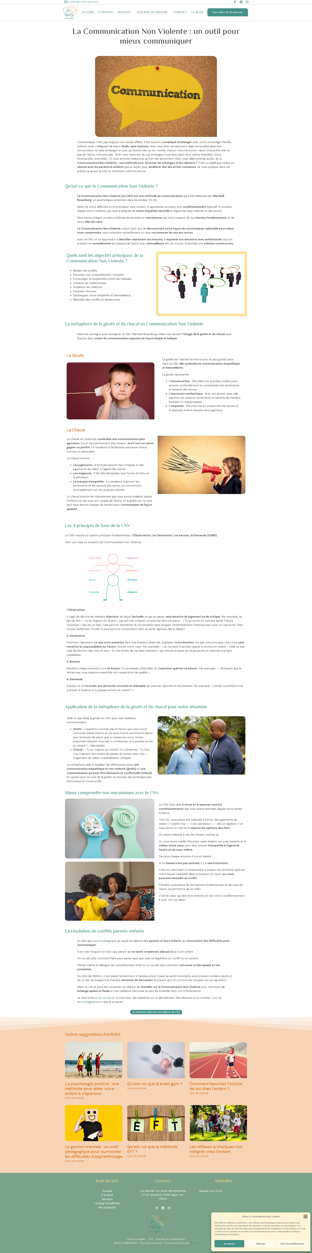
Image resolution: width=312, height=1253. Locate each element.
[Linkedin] (241, 1)
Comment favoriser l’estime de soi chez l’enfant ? (216, 1086)
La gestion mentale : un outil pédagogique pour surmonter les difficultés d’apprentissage (93, 1151)
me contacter (107, 998)
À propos (105, 12)
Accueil (88, 12)
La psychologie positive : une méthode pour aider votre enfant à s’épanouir (92, 1088)
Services (124, 12)
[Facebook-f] (234, 1)
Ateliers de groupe (152, 12)
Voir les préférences (292, 1243)
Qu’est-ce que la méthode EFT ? (152, 1149)
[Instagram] (247, 1)
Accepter (229, 1243)
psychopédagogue (105, 941)
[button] (305, 1216)
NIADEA (194, 1242)
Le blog (197, 12)
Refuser (260, 1243)
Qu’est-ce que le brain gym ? (154, 1083)
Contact (180, 12)
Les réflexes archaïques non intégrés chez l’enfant (216, 1149)
